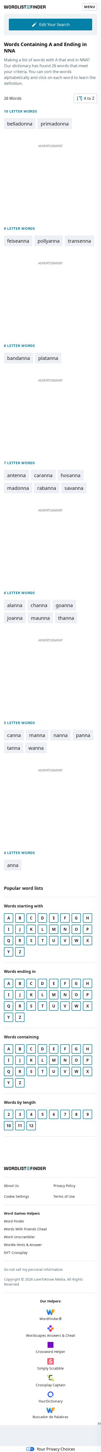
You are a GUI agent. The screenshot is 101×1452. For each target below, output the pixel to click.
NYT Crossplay (15, 1252)
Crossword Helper (50, 1351)
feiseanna (18, 241)
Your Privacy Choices (56, 1449)
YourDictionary (50, 1401)
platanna (48, 358)
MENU (89, 6)
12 (31, 1125)
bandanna (18, 358)
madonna (18, 488)
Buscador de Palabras (50, 1416)
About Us (11, 1185)
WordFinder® (50, 1318)
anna (12, 865)
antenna (16, 475)
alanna (14, 605)
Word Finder (14, 1221)
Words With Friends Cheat (25, 1229)
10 (8, 1125)
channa (39, 605)
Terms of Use (64, 1196)
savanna (73, 488)
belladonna (19, 123)
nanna (60, 735)
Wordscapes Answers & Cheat (50, 1335)
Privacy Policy (64, 1185)
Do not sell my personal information (33, 1269)
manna (37, 735)
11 (20, 1125)
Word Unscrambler (19, 1237)
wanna (36, 748)
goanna (64, 605)
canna (14, 735)
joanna (15, 618)
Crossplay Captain (50, 1385)
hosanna (70, 475)
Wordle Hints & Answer (23, 1244)
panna (83, 735)
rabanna (46, 488)
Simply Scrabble (50, 1368)
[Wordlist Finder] (25, 1168)
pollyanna (49, 241)
